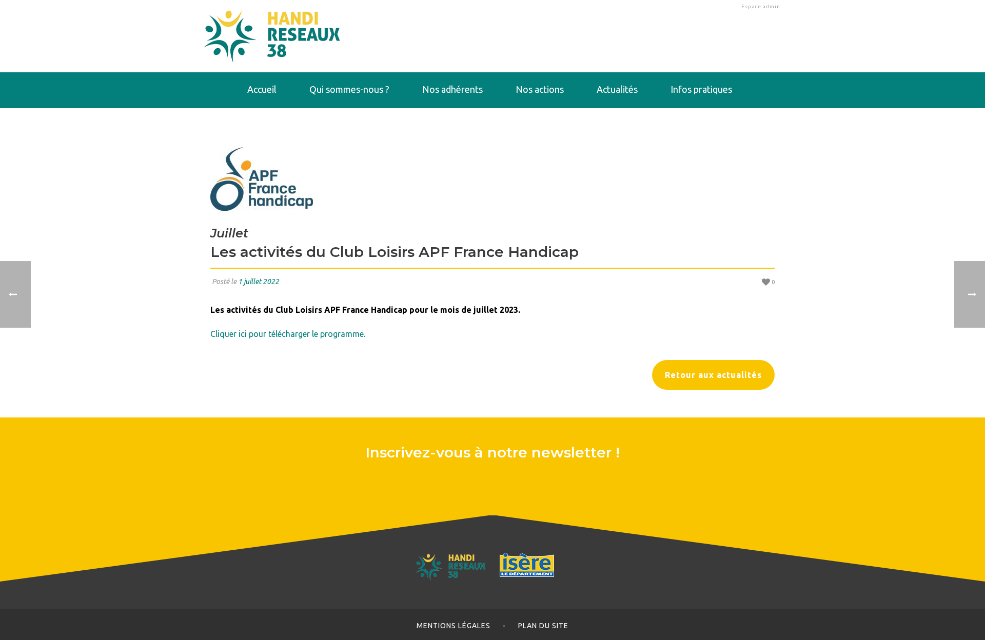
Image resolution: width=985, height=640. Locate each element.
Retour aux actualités (713, 374)
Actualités (617, 89)
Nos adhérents (452, 89)
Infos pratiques (701, 89)
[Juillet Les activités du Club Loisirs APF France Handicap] (492, 178)
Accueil (262, 89)
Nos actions (540, 89)
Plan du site (543, 626)
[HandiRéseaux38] (272, 36)
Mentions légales (453, 626)
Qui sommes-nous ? (349, 89)
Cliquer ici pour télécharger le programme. (287, 333)
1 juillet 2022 (258, 281)
